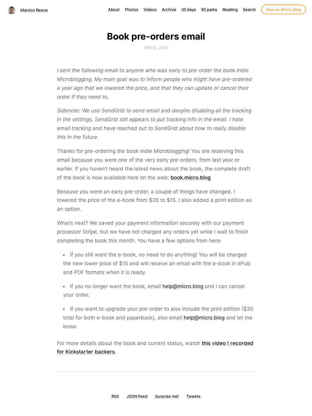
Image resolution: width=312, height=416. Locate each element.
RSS (115, 396)
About (114, 9)
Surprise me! (167, 396)
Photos (131, 9)
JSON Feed (136, 396)
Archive (169, 9)
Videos (150, 9)
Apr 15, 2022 (156, 47)
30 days (188, 9)
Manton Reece (34, 10)
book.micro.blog (191, 178)
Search (249, 9)
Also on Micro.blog (283, 9)
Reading (230, 9)
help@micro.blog (182, 286)
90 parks (209, 9)
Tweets (193, 396)
